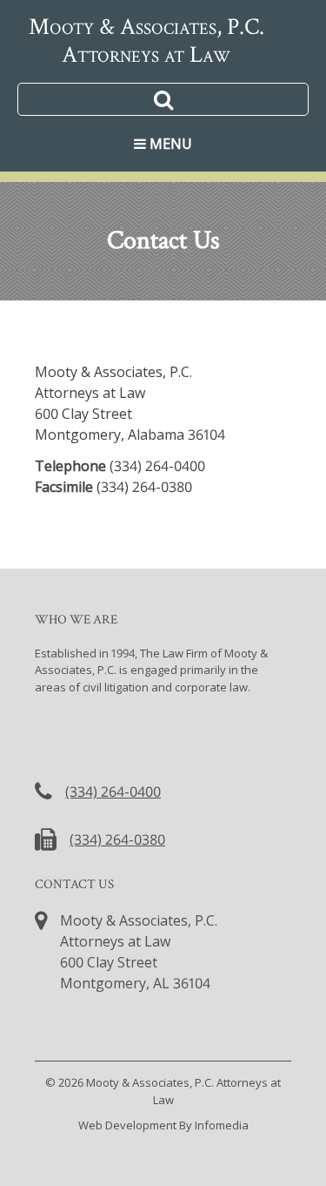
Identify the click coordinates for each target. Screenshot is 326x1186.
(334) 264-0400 (113, 791)
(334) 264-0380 (117, 839)
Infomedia (222, 1125)
